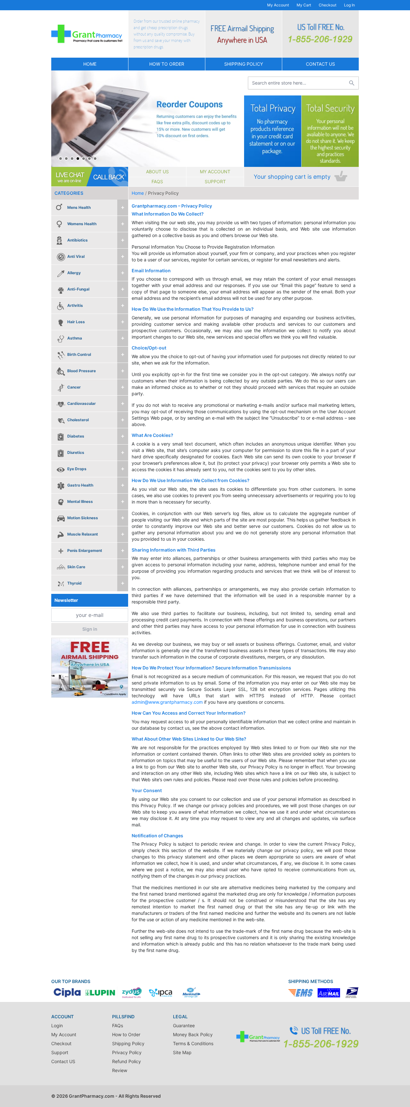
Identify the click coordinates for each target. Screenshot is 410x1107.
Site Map (182, 1052)
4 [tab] (78, 158)
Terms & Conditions (193, 1043)
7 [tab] (95, 158)
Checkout (327, 5)
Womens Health (81, 223)
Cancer (74, 387)
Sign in (89, 629)
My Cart (304, 5)
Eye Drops (76, 468)
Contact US (320, 64)
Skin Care (76, 566)
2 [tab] (66, 158)
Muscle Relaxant (82, 534)
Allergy (74, 272)
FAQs (157, 181)
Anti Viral (76, 256)
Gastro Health (80, 485)
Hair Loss (76, 321)
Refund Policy (126, 1061)
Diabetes (75, 436)
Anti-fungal (78, 289)
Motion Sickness (82, 517)
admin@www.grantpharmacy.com (167, 702)
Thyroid (74, 583)
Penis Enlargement (84, 550)
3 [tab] (72, 158)
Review (119, 1070)
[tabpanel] (147, 118)
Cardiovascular (81, 403)
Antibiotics (77, 240)
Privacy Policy (127, 1052)
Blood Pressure (81, 370)
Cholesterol (78, 419)
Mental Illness (80, 501)
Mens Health (79, 207)
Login (57, 1025)
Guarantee (184, 1025)
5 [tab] (84, 158)
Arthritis (75, 305)
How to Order (166, 64)
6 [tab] (89, 158)
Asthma (74, 338)
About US (157, 171)
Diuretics (75, 452)
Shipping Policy (243, 64)
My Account (278, 5)
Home (89, 64)
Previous (57, 119)
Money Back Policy (193, 1034)
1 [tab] (60, 158)
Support (215, 181)
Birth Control (79, 354)
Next (237, 119)
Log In (349, 5)
